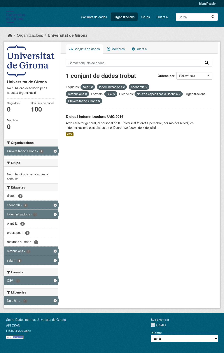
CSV (69, 134)
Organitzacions (124, 17)
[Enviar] (213, 17)
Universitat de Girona (68, 35)
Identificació (207, 3)
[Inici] (10, 35)
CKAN (158, 324)
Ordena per (166, 75)
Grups (145, 17)
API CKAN (13, 325)
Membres (118, 49)
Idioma (156, 332)
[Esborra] (92, 87)
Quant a (162, 17)
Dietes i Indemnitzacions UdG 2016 (94, 116)
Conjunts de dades (94, 17)
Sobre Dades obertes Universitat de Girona (36, 319)
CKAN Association (18, 331)
